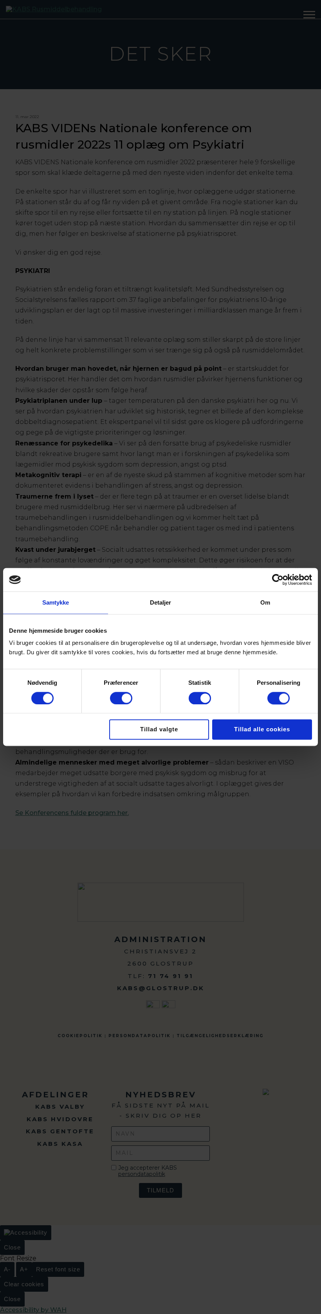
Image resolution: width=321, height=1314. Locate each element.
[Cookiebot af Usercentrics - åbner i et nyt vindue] (277, 579)
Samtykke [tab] (55, 602)
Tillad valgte (159, 729)
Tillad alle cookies (262, 729)
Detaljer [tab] (160, 602)
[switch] (121, 698)
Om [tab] (265, 602)
